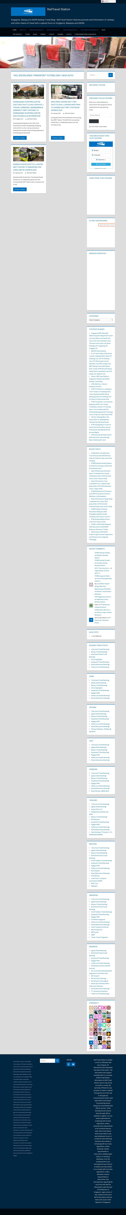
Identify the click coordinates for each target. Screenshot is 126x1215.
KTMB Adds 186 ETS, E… (103, 610)
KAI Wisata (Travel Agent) (99, 981)
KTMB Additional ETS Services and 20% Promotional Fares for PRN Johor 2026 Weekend (100, 493)
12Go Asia (101, 168)
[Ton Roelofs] (109, 1025)
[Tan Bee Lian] (91, 1012)
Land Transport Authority (100, 927)
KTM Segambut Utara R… (103, 597)
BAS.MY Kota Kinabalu (98, 351)
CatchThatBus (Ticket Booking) (101, 860)
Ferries (43, 34)
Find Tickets (102, 164)
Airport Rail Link (96, 809)
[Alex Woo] (91, 1016)
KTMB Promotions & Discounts (85, 34)
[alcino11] (95, 1021)
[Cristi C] (100, 1038)
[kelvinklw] (109, 1034)
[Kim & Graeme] (104, 1021)
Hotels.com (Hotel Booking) (100, 695)
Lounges (60, 34)
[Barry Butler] (95, 1016)
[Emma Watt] (95, 1012)
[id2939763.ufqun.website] (91, 1047)
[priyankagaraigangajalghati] (100, 1029)
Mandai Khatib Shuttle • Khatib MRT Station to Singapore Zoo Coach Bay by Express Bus (28, 167)
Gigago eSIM (95, 693)
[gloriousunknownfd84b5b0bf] (91, 1021)
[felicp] (100, 1016)
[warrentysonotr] (95, 1029)
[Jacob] (104, 1034)
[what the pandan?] (104, 1029)
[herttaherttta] (91, 1025)
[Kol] (104, 1007)
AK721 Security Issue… (102, 568)
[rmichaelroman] (104, 1042)
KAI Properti (95, 976)
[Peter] (104, 1016)
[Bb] (95, 1007)
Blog (103, 30)
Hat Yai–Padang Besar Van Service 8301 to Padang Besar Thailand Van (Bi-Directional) (99, 419)
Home (14, 30)
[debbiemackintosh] (95, 1042)
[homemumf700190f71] (109, 1007)
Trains (27, 34)
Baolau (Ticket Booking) (99, 652)
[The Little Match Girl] (95, 1038)
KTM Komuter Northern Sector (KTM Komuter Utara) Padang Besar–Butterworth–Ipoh (100, 437)
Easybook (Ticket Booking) (100, 662)
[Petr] (100, 1007)
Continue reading (19, 138)
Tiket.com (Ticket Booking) (100, 667)
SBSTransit (94, 932)
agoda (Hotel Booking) (98, 683)
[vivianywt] (109, 1038)
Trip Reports (17, 34)
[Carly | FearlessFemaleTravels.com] (104, 1012)
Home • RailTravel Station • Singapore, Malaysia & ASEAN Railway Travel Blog (99, 378)
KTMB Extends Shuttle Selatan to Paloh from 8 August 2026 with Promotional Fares (100, 465)
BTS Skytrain (95, 819)
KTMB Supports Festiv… (103, 576)
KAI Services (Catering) (98, 978)
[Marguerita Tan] (100, 1042)
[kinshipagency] (95, 1025)
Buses (35, 34)
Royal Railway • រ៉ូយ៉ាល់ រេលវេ (100, 791)
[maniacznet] (104, 1038)
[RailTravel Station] (91, 1042)
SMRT (93, 935)
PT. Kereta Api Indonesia (99, 991)
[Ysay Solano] (104, 1047)
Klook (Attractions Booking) (100, 664)
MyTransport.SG (96, 930)
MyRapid (94, 886)
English (106, 1)
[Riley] (109, 1012)
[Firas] (100, 1021)
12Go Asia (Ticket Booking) (100, 649)
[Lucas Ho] (91, 1007)
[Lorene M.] (109, 1021)
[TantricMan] (109, 1047)
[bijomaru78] (100, 1034)
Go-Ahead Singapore (98, 919)
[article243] (91, 1029)
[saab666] (104, 1025)
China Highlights (96, 659)
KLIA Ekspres (95, 871)
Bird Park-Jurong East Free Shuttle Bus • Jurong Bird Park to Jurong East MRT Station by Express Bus (65, 106)
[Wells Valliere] (100, 1047)
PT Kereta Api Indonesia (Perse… (103, 620)
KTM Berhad (95, 876)
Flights (51, 34)
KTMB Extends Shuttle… (103, 553)
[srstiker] (91, 1034)
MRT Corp (94, 883)
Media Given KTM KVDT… (103, 589)
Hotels (68, 34)
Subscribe (94, 121)
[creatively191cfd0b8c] (109, 1029)
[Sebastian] (100, 1012)
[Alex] (100, 1025)
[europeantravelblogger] (109, 1016)
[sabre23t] (91, 1038)
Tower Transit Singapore (99, 937)
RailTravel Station (58, 9)
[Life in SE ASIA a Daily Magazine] (109, 1042)
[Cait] (95, 1047)
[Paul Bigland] (95, 1034)
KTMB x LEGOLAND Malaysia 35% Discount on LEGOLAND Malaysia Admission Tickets (100, 526)
